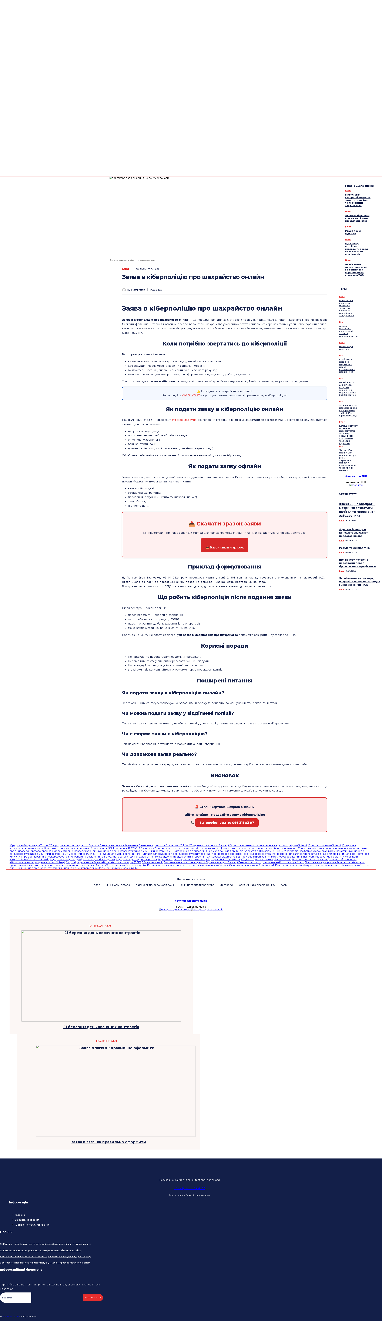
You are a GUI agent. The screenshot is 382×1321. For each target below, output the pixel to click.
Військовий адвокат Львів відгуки (322, 856)
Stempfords (138, 290)
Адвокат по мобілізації (51, 862)
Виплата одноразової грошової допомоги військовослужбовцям (188, 865)
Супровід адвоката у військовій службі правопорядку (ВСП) (103, 862)
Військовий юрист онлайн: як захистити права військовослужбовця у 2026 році (45, 1256)
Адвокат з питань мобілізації (211, 845)
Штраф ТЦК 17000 (222, 859)
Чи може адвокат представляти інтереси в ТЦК (180, 856)
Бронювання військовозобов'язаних (277, 856)
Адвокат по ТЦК (356, 476)
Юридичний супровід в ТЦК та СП (31, 845)
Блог (126, 269)
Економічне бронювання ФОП (95, 848)
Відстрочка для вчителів (59, 848)
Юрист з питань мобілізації (324, 845)
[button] (368, 139)
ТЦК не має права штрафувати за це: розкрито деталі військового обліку (41, 1250)
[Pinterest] (300, 290)
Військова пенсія (152, 862)
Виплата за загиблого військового (276, 848)
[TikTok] (359, 1316)
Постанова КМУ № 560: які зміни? (135, 848)
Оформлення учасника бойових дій (252, 865)
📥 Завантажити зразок (224, 547)
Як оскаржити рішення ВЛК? (273, 859)
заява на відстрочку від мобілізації (285, 845)
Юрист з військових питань (246, 845)
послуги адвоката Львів (191, 900)
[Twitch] (366, 1316)
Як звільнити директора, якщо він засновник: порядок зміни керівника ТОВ (356, 269)
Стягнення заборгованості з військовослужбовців (329, 848)
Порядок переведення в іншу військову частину (187, 848)
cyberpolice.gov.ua (184, 420)
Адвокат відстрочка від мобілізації (232, 856)
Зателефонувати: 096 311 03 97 (227, 823)
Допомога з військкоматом (330, 851)
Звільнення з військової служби (126, 865)
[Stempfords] (124, 290)
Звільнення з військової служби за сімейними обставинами (134, 851)
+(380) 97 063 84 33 (189, 1188)
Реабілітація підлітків (353, 232)
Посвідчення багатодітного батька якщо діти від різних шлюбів (315, 853)
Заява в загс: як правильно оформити (108, 1142)
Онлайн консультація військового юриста (113, 853)
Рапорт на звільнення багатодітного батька (101, 856)
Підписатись (93, 1297)
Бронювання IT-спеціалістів (309, 859)
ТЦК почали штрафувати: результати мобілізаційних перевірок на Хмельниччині (45, 1244)
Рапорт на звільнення (288, 865)
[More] (322, 290)
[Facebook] (379, 138)
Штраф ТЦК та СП (243, 859)
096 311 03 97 (191, 395)
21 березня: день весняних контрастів (101, 1027)
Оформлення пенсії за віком (236, 848)
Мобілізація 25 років (36, 859)
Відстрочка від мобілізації (221, 862)
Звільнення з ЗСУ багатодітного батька (288, 851)
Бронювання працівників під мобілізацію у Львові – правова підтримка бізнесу (45, 1262)
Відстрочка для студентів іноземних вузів (184, 859)
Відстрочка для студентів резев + (136, 859)
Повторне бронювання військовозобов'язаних (246, 853)
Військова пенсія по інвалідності (184, 862)
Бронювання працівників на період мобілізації (76, 865)
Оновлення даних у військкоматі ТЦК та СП (165, 845)
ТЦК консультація (139, 856)
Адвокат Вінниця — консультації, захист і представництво (358, 218)
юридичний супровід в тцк (70, 845)
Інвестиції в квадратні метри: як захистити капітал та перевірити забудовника (358, 200)
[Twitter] (379, 142)
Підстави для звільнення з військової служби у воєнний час (178, 853)
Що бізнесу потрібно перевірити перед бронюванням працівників (356, 249)
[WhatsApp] (311, 290)
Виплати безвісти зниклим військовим (113, 845)
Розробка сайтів (10, 1316)
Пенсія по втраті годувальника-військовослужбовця (271, 862)
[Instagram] (352, 1316)
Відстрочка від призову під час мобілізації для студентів (208, 851)
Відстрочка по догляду (64, 859)
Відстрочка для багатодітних (97, 859)
